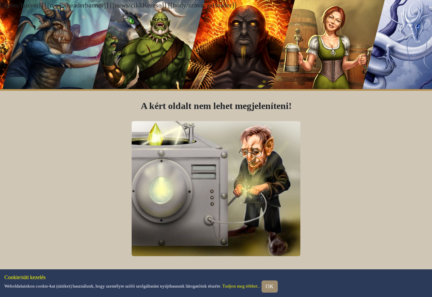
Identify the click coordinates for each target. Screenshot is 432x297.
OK (270, 286)
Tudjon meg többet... (241, 286)
